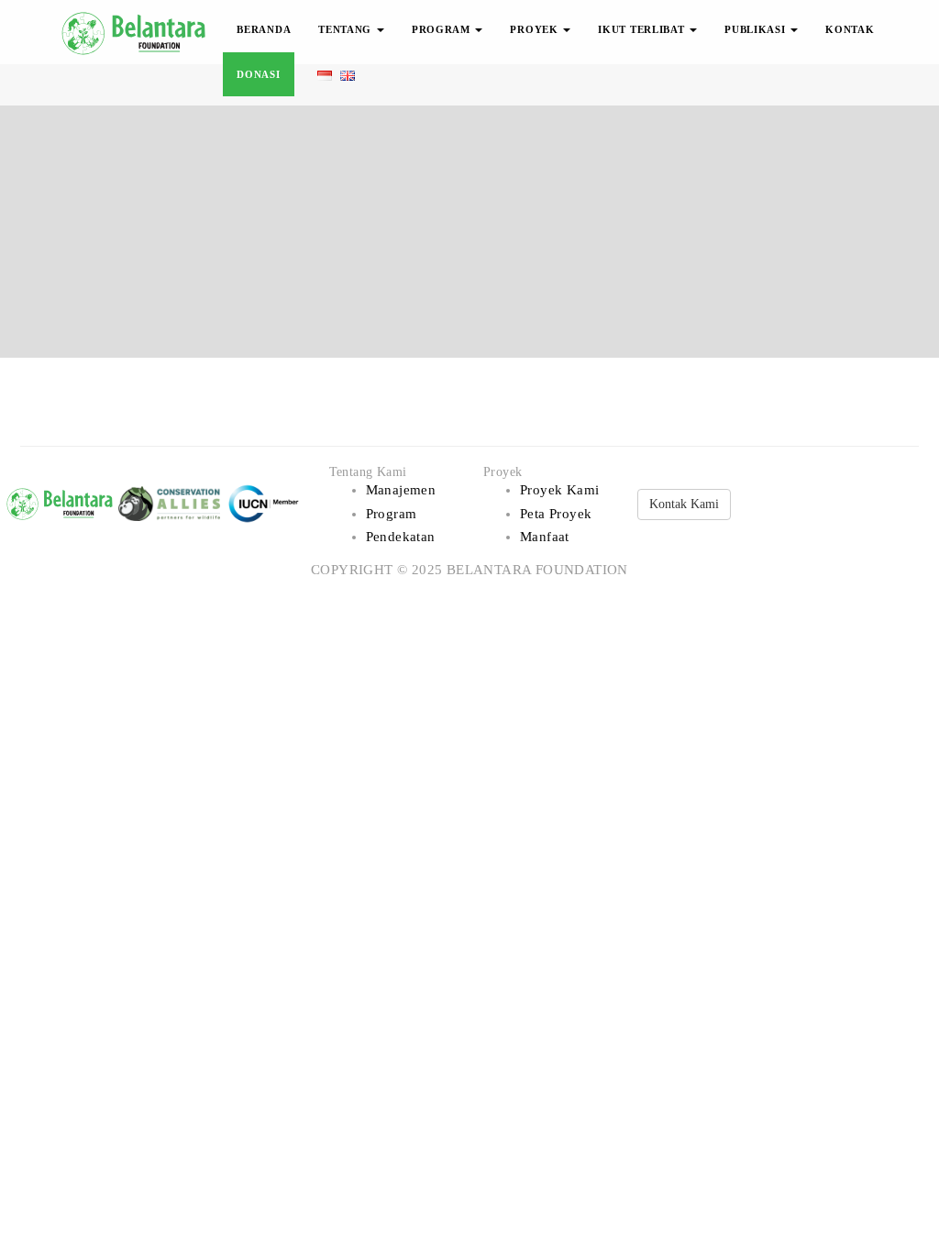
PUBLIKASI (756, 29)
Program (391, 513)
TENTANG (346, 29)
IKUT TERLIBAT (643, 29)
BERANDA (264, 29)
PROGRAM (443, 29)
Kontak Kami (684, 504)
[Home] (134, 30)
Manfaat (544, 536)
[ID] (324, 74)
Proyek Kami (559, 489)
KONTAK (849, 29)
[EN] (347, 74)
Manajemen (401, 489)
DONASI (258, 74)
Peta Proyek (555, 513)
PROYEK (535, 29)
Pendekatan (401, 536)
